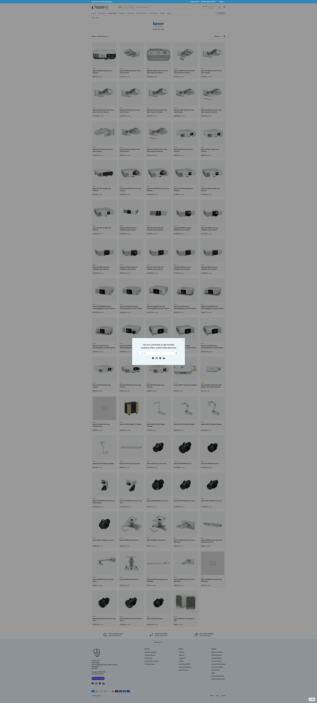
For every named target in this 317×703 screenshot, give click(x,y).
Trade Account (195, 1)
